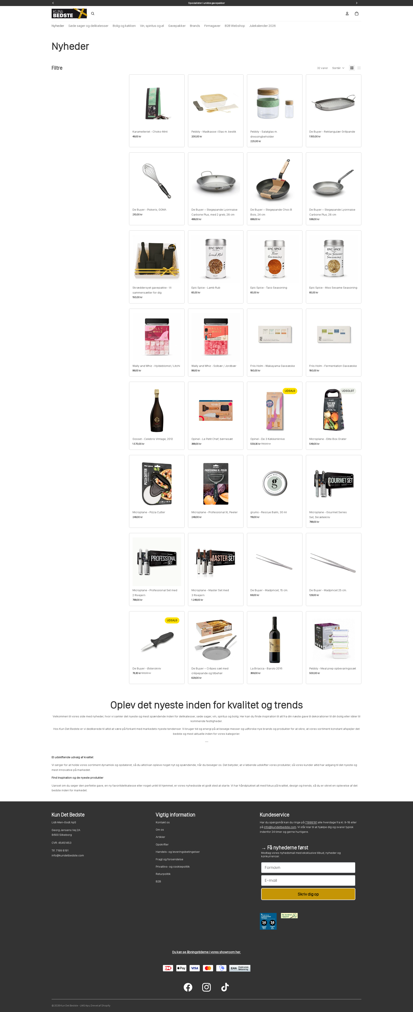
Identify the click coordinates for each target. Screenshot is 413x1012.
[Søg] (92, 13)
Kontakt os (163, 822)
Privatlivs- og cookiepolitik (173, 866)
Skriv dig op (308, 894)
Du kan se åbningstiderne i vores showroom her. (206, 952)
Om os (160, 829)
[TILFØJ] (174, 121)
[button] (338, 68)
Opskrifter (162, 844)
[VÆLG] (174, 277)
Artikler (160, 837)
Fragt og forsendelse (169, 859)
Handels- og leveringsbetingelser (178, 851)
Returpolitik (163, 874)
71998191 (311, 822)
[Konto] (347, 13)
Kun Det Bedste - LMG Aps (75, 1005)
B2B (158, 881)
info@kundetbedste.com (280, 827)
